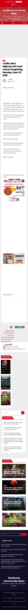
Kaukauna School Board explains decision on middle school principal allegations (13, 448)
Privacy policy (23, 606)
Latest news (4, 606)
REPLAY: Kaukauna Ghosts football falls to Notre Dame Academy (13, 473)
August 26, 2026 (9, 524)
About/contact (9, 598)
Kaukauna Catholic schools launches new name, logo (8, 333)
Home (4, 598)
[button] (23, 23)
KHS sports (6, 469)
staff (11, 79)
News (4, 60)
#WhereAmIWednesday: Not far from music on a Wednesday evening (7, 339)
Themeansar (13, 594)
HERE (16, 139)
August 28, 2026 (9, 475)
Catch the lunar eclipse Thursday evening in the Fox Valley (14, 489)
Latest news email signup (13, 606)
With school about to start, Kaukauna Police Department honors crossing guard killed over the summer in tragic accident (14, 561)
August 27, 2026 (9, 491)
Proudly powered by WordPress (9, 592)
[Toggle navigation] (13, 23)
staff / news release (5, 386)
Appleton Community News (19, 598)
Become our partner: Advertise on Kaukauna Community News (14, 602)
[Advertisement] (14, 43)
